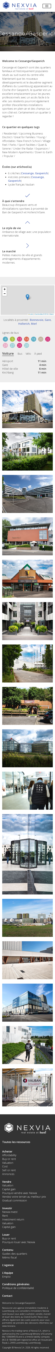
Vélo (28, 353)
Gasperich (41, 173)
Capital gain (9, 1189)
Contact (7, 1295)
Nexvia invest (9, 1212)
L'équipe (7, 1273)
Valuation (7, 1162)
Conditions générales (15, 1284)
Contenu (7, 1250)
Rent (5, 1215)
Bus (20, 353)
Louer (6, 1234)
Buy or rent (9, 1159)
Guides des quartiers (14, 1253)
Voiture (8, 353)
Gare (48, 320)
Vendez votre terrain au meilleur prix (24, 1196)
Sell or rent (9, 1170)
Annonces (8, 1174)
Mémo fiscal (9, 1257)
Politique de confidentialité (18, 1288)
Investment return (13, 1219)
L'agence (8, 1265)
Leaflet (31, 314)
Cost (5, 1166)
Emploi (6, 1276)
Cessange (27, 173)
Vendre (6, 1181)
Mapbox (52, 314)
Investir (7, 1208)
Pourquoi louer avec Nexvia (18, 1242)
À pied (38, 353)
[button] (27, 297)
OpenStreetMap (39, 314)
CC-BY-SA (45, 314)
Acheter (7, 1151)
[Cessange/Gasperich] (27, 409)
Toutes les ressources (16, 1142)
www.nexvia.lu (8, 1326)
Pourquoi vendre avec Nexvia (19, 1193)
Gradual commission (14, 1200)
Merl (34, 323)
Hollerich (24, 323)
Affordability (9, 1155)
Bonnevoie (36, 320)
